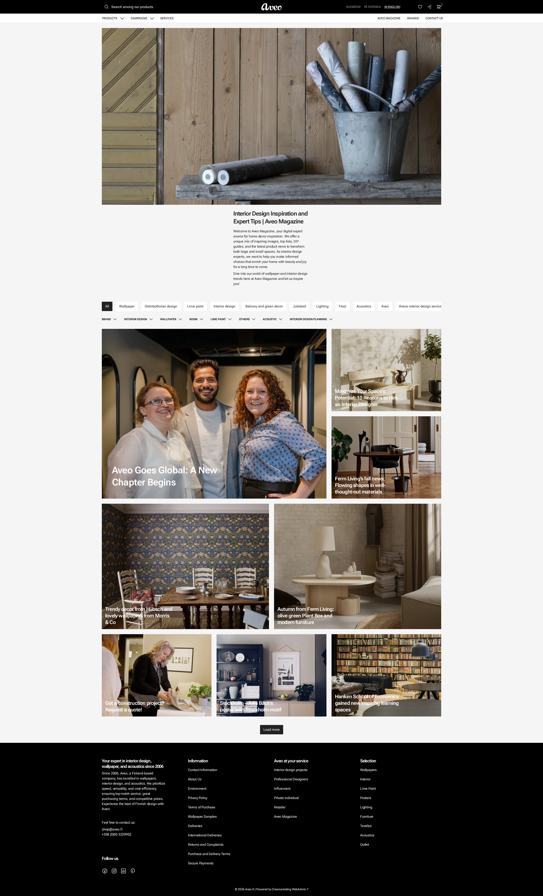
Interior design (224, 306)
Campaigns (139, 18)
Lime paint (195, 306)
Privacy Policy (197, 798)
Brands (413, 18)
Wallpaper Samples (202, 817)
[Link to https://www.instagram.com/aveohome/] (114, 871)
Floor (342, 306)
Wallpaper (126, 306)
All (107, 306)
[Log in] (429, 7)
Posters (365, 798)
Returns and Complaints (205, 845)
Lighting (322, 306)
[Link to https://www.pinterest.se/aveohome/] (132, 871)
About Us (194, 779)
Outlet (364, 845)
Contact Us (434, 18)
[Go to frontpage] (271, 7)
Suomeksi (353, 6)
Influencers (282, 789)
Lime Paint (368, 789)
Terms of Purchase (202, 807)
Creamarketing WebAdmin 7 (290, 889)
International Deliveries (205, 835)
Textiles (365, 826)
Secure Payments (201, 863)
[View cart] (439, 7)
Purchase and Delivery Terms (209, 854)
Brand (106, 319)
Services (167, 18)
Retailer (279, 807)
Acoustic (270, 319)
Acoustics (364, 306)
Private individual (286, 798)
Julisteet (299, 306)
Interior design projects (291, 770)
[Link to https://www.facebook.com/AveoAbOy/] (104, 871)
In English (392, 6)
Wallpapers (368, 770)
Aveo (385, 306)
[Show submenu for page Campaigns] (152, 18)
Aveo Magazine (389, 18)
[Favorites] (420, 7)
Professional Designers (291, 779)
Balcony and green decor (264, 306)
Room (193, 319)
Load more (271, 730)
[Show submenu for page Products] (122, 18)
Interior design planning (308, 319)
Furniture (366, 817)
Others (244, 319)
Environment (197, 789)
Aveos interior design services (421, 306)
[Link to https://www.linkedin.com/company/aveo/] (123, 871)
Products (109, 18)
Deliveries (195, 826)
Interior (365, 779)
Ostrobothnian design (161, 306)
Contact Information (202, 770)
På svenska (372, 6)
